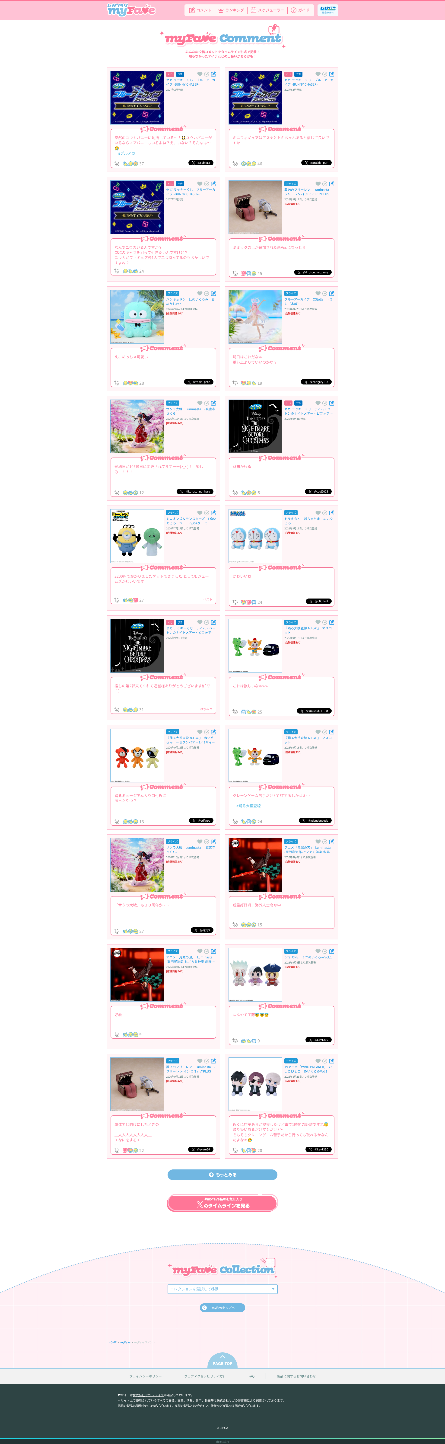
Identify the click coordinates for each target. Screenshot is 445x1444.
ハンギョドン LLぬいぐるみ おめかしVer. (190, 301)
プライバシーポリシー (145, 1376)
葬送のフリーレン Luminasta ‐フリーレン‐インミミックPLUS (309, 191)
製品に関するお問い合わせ (296, 1376)
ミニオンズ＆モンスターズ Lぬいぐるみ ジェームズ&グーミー (191, 520)
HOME (112, 1342)
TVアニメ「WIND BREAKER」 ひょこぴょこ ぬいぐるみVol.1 (308, 1068)
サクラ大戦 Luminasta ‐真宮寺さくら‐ (190, 411)
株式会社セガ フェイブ (148, 1395)
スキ (199, 74)
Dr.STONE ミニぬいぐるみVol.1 (308, 957)
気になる (206, 74)
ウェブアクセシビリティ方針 (205, 1376)
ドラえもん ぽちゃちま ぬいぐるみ (308, 520)
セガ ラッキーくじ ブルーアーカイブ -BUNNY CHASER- (190, 81)
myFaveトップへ (223, 1307)
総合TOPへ (328, 12)
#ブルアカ (124, 153)
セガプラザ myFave (131, 10)
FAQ (251, 1376)
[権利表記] (222, 1442)
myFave (125, 1342)
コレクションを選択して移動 (194, 1289)
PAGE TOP (222, 1360)
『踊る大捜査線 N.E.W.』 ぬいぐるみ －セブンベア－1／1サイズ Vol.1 (190, 739)
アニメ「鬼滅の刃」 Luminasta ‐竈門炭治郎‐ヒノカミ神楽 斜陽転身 (309, 849)
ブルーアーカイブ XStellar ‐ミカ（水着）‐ (308, 301)
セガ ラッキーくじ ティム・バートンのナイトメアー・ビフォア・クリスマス (309, 411)
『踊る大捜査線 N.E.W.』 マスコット (308, 630)
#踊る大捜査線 (247, 805)
